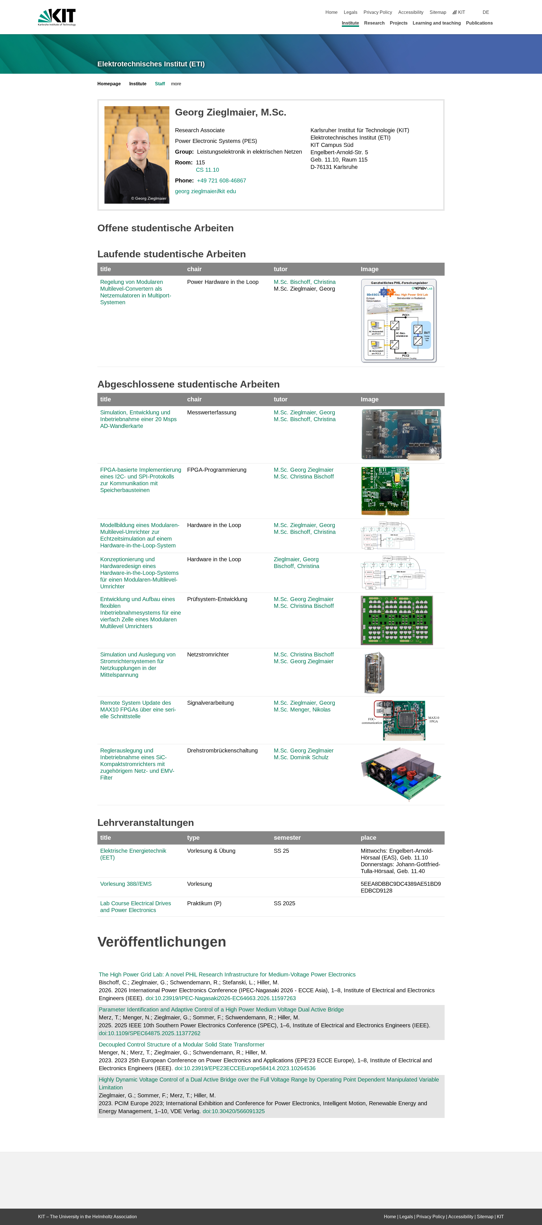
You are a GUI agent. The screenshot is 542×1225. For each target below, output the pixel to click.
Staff (160, 83)
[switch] (502, 12)
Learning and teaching (437, 23)
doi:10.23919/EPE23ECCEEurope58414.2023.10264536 (245, 1068)
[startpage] (502, 23)
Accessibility (410, 12)
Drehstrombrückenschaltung (222, 750)
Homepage (109, 83)
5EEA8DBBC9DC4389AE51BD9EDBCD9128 (401, 887)
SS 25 (281, 851)
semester (287, 837)
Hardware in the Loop (214, 525)
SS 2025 (284, 903)
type (193, 837)
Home (331, 12)
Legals (350, 12)
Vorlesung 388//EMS (126, 884)
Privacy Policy (378, 12)
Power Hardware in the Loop (223, 282)
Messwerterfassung (211, 412)
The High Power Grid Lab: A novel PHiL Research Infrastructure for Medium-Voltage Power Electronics (227, 974)
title (105, 269)
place (368, 837)
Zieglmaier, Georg (296, 559)
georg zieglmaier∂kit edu (205, 191)
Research (374, 23)
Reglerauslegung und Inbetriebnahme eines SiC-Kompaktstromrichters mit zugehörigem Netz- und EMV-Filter (137, 764)
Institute (350, 23)
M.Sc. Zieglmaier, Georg (304, 412)
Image (370, 269)
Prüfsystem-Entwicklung (217, 599)
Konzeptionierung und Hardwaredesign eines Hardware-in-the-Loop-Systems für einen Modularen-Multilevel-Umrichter (139, 572)
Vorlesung (199, 884)
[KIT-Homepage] (57, 17)
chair (194, 269)
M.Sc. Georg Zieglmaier (304, 470)
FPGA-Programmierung (216, 470)
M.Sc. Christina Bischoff (304, 476)
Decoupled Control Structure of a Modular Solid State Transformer (182, 1044)
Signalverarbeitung (210, 703)
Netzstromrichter (208, 654)
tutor (281, 269)
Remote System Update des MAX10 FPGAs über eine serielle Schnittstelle (138, 709)
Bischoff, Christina (296, 566)
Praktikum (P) (204, 903)
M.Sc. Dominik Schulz (301, 757)
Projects (399, 23)
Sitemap (438, 12)
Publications (479, 23)
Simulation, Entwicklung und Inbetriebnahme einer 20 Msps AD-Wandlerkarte (138, 419)
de (486, 12)
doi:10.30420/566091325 (234, 1111)
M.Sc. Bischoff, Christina (305, 282)
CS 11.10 (207, 170)
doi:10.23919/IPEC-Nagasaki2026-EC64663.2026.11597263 (221, 998)
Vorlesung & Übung (211, 851)
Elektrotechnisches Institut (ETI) (151, 64)
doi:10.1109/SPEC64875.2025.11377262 (149, 1033)
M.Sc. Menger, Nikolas (302, 709)
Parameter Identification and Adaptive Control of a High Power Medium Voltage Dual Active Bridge (221, 1009)
